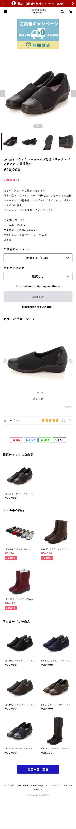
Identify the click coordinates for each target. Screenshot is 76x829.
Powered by (34, 795)
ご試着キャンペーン (17, 249)
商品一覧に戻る (38, 769)
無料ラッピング (14, 268)
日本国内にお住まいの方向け (38, 307)
